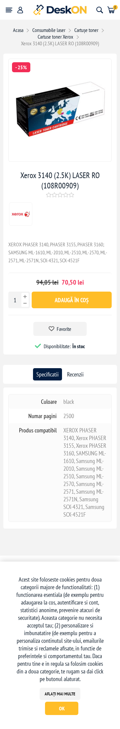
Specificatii (47, 374)
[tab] (47, 374)
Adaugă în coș (72, 300)
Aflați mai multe (60, 694)
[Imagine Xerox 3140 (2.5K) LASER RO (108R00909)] (60, 159)
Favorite (64, 329)
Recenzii (75, 374)
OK (62, 708)
